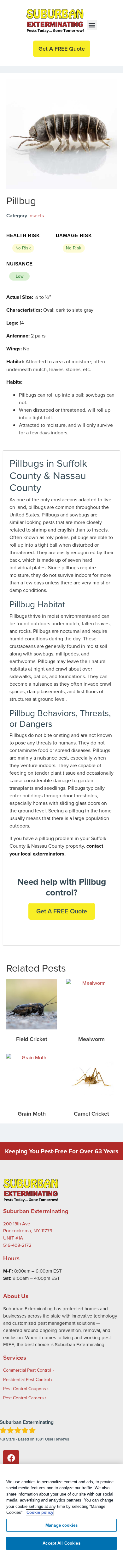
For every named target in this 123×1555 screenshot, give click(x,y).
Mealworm (91, 1039)
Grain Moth (32, 1113)
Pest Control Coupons (24, 1388)
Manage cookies (61, 1525)
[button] (92, 25)
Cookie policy (39, 1512)
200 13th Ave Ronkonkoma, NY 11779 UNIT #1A (27, 1230)
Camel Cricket (91, 1113)
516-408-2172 (17, 1245)
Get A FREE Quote (61, 911)
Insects (36, 215)
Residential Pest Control (26, 1379)
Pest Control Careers (23, 1398)
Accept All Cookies (61, 1543)
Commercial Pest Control (27, 1370)
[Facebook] (11, 1458)
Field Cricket (31, 1039)
